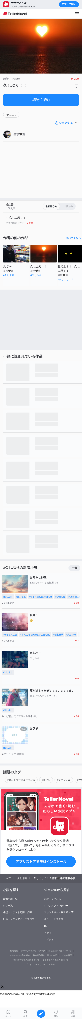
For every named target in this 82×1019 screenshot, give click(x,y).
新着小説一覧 (10, 898)
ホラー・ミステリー (55, 919)
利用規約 (14, 951)
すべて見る (72, 238)
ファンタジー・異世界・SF (58, 912)
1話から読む (41, 99)
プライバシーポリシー (35, 964)
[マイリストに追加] (76, 86)
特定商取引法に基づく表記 (45, 955)
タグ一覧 (8, 905)
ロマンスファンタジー (56, 905)
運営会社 (53, 964)
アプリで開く (69, 4)
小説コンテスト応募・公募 (17, 912)
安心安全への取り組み (20, 955)
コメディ (49, 939)
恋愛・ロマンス (52, 898)
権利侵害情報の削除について (26, 960)
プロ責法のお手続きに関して (55, 960)
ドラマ (47, 932)
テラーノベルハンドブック (33, 951)
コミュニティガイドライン (60, 951)
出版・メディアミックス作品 (18, 919)
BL (45, 926)
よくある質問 (66, 955)
